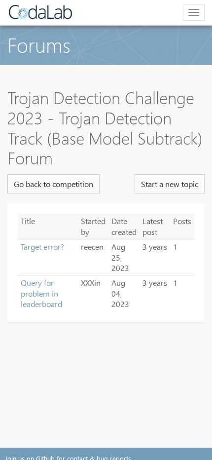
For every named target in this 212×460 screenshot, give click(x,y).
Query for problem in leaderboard (41, 293)
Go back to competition (53, 184)
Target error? (42, 246)
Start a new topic (169, 184)
